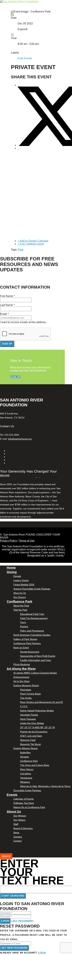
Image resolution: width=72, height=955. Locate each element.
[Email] (19, 148)
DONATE (6, 856)
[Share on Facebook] (19, 85)
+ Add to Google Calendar (33, 240)
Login (5, 921)
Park (20, 249)
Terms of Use (26, 540)
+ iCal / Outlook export (31, 243)
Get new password (14, 948)
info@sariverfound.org (20, 438)
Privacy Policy (8, 540)
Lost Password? (22, 921)
